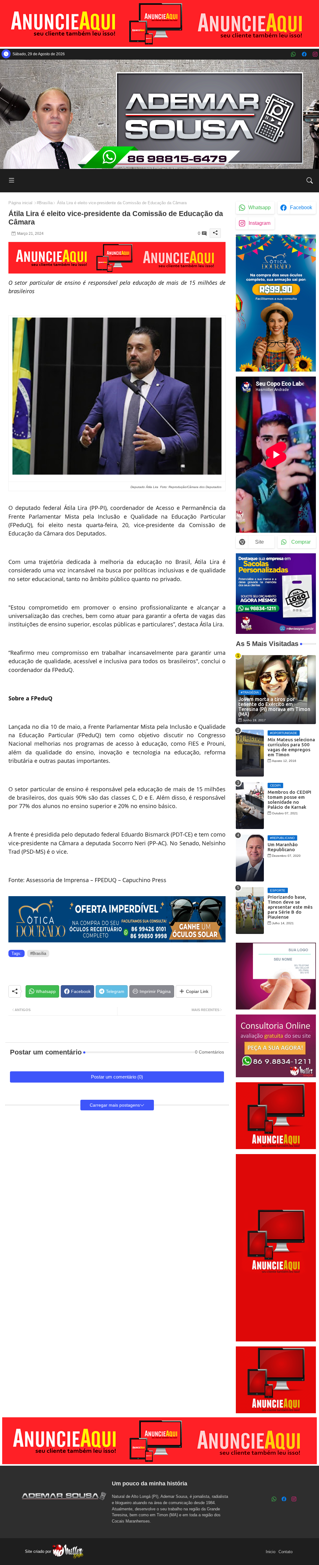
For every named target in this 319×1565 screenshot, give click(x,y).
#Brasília (45, 202)
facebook (301, 207)
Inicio (270, 1551)
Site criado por (38, 1551)
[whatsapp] (293, 54)
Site (259, 542)
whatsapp (259, 207)
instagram (259, 223)
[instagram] (315, 54)
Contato (286, 1551)
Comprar (301, 542)
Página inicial (20, 202)
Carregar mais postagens (115, 1105)
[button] (309, 180)
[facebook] (304, 54)
